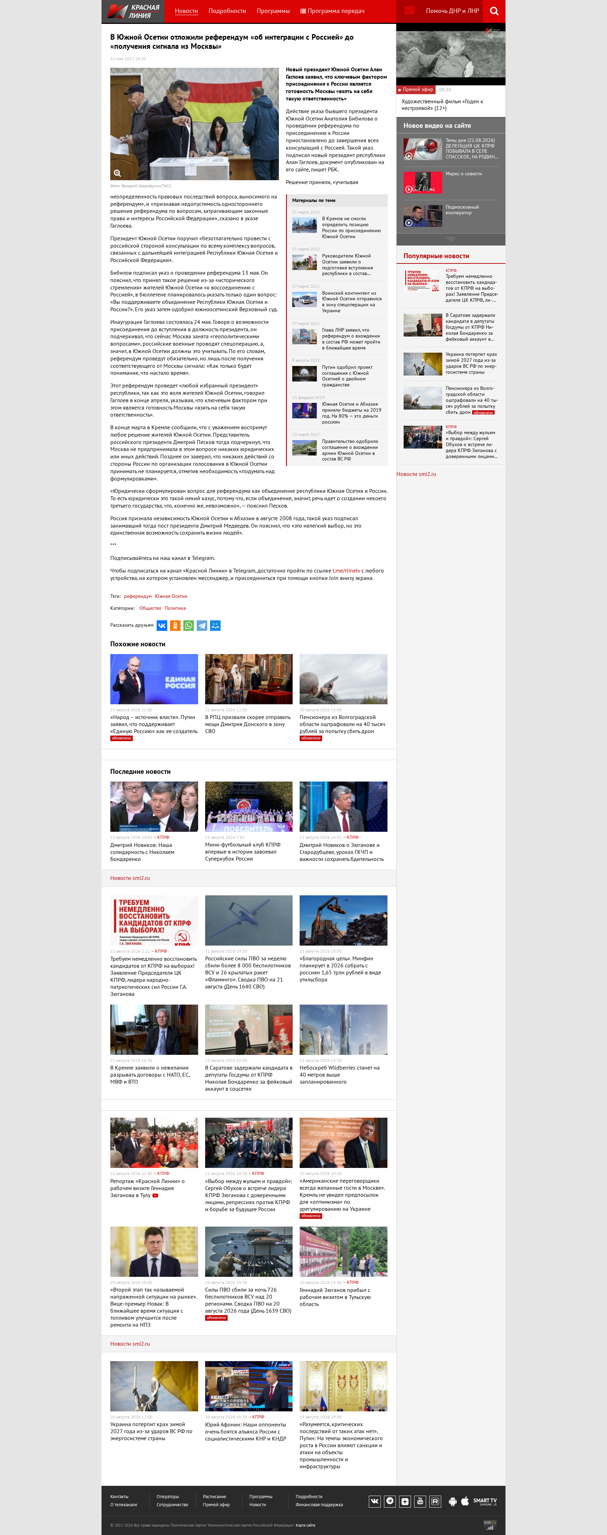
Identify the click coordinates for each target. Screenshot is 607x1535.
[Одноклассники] (175, 625)
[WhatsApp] (188, 625)
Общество (150, 608)
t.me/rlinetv (346, 571)
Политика (175, 608)
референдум (138, 596)
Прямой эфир (216, 1505)
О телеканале (123, 1505)
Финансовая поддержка (319, 1505)
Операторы (168, 1497)
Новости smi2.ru (130, 878)
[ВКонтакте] (162, 625)
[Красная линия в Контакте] (375, 1502)
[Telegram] (202, 625)
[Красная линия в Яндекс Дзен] (405, 1502)
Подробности (227, 11)
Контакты (119, 1497)
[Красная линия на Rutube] (435, 1502)
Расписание (214, 1497)
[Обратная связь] (409, 11)
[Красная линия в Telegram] (390, 1502)
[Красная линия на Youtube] (420, 1502)
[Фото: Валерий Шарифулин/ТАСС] (194, 124)
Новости (186, 11)
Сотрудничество (172, 1505)
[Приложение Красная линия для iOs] (465, 1502)
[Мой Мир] (215, 625)
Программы (273, 11)
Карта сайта (305, 1525)
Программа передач (336, 11)
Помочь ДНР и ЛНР (452, 11)
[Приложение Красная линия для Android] (453, 1502)
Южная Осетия (170, 596)
